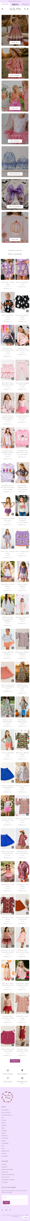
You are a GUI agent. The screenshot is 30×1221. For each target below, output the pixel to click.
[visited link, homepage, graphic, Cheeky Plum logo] (5, 4)
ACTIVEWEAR (5, 1138)
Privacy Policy (6, 1177)
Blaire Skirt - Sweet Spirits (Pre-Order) (7, 384)
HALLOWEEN (5, 1156)
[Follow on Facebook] (2, 1210)
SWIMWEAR (4, 1135)
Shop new (15, 42)
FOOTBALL (4, 1120)
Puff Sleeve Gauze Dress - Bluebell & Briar (22, 687)
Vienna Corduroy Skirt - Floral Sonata (22, 918)
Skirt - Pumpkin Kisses (22, 551)
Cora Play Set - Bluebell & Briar (22, 721)
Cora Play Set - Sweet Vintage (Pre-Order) (22, 984)
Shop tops (15, 239)
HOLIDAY (4, 1141)
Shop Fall (15, 108)
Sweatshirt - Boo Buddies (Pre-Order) (22, 451)
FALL (3, 1117)
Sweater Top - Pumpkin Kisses (8, 552)
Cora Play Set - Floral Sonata (22, 885)
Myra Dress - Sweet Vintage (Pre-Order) (8, 984)
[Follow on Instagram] (6, 1210)
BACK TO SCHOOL (6, 1112)
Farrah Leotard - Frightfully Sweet (22, 486)
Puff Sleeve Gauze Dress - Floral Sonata (22, 852)
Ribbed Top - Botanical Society (22, 819)
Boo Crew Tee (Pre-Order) (8, 316)
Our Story (4, 1167)
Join (6, 1202)
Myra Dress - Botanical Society (22, 786)
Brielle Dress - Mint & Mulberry (7, 585)
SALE (3, 1146)
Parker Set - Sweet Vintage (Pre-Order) (22, 1050)
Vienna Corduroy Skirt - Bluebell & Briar (7, 786)
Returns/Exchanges (7, 1169)
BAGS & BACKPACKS (7, 1115)
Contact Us (5, 1172)
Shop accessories (15, 206)
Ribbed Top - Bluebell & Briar (22, 753)
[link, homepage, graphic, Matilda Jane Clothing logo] (15, 4)
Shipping (4, 1164)
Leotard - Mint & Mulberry (22, 585)
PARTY (3, 1148)
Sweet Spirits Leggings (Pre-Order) (22, 384)
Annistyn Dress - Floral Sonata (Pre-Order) (7, 951)
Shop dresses (15, 75)
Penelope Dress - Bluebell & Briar (8, 721)
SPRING (3, 1123)
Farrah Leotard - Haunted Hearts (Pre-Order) (7, 350)
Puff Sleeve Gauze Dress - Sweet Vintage (22, 951)
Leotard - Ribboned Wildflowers (7, 653)
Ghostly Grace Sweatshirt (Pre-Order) (22, 349)
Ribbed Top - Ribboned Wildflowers (22, 653)
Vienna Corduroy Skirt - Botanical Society (7, 852)
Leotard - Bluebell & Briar (8, 753)
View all (15, 1061)
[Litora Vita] (25, 4)
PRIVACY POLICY (19, 1215)
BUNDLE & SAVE (5, 1151)
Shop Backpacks (15, 174)
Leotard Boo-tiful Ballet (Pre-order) (8, 519)
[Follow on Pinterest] (10, 1210)
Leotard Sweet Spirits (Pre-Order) (22, 417)
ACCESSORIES (5, 1143)
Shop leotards (15, 141)
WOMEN (4, 1133)
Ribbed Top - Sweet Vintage (22, 1017)
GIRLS (3, 1128)
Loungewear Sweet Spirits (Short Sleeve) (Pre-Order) (7, 452)
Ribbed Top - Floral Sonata (7, 918)
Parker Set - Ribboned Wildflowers (22, 618)
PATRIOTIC (4, 1125)
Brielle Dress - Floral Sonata (8, 885)
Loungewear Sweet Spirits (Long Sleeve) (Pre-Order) (8, 417)
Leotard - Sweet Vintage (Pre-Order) (8, 1017)
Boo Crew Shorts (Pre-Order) (22, 316)
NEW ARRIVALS (5, 1110)
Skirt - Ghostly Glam (22, 282)
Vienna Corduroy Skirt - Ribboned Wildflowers (8, 686)
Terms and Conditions (8, 1174)
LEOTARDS (4, 1130)
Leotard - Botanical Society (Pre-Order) (8, 819)
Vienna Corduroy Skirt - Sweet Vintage (7, 1050)
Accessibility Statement (8, 1180)
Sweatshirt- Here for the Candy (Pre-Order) (8, 486)
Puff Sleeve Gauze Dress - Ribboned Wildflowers (7, 619)
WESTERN (4, 1153)
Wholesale (5, 1182)
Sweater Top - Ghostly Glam (7, 283)
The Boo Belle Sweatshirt (22, 519)
